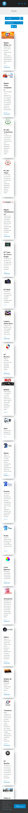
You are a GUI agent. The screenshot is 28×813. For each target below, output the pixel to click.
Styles (6, 453)
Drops (6, 536)
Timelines (8, 710)
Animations (8, 599)
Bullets (6, 390)
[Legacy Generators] (7, 313)
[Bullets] (7, 382)
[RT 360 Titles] (7, 163)
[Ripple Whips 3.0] (7, 35)
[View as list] (15, 26)
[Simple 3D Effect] (7, 671)
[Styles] (7, 445)
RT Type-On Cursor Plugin (8, 254)
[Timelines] (7, 702)
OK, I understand (20, 806)
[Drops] (7, 527)
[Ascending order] (21, 18)
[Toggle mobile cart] (19, 3)
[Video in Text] (7, 790)
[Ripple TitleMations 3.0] (7, 202)
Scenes (7, 491)
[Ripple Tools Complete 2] (7, 75)
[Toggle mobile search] (22, 3)
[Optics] (7, 629)
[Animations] (7, 591)
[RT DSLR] (7, 281)
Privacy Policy (5, 809)
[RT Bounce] (7, 346)
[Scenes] (7, 483)
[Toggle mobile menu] (25, 3)
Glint (6, 428)
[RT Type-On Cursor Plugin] (7, 244)
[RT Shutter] (7, 753)
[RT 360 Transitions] (7, 122)
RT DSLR (7, 290)
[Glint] (7, 420)
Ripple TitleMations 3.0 (9, 212)
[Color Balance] (7, 559)
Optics (6, 637)
